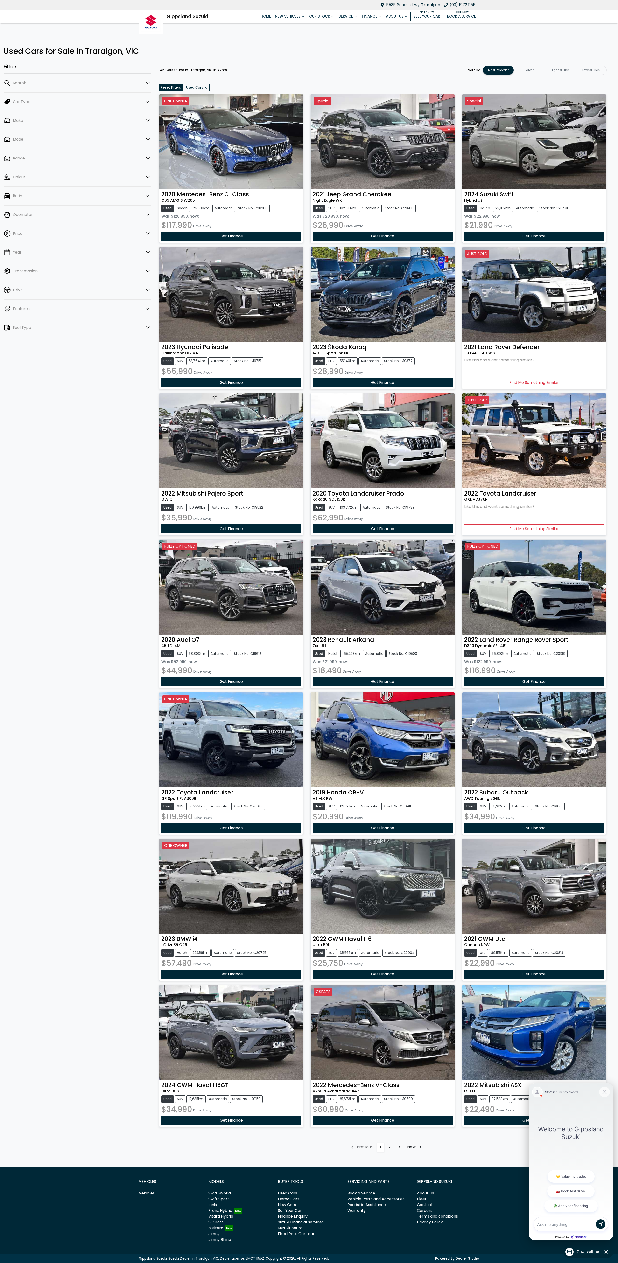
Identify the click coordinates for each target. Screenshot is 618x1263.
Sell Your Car (427, 16)
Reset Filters (171, 87)
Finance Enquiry (293, 1216)
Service (346, 16)
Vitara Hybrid (220, 1216)
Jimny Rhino (219, 1239)
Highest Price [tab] (560, 70)
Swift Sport (218, 1199)
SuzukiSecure (290, 1228)
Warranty (356, 1210)
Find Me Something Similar (534, 382)
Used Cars (287, 1193)
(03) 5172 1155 (462, 4)
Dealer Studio (467, 1258)
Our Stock (319, 16)
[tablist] (545, 70)
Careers (424, 1210)
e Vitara (215, 1228)
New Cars (287, 1205)
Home (266, 16)
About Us (395, 16)
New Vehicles (288, 16)
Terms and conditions (437, 1216)
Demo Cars (288, 1199)
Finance (369, 16)
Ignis (212, 1205)
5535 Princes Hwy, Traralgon (413, 4)
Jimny (214, 1233)
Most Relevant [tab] (498, 70)
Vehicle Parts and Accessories (376, 1199)
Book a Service (461, 16)
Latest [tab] (529, 70)
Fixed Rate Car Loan (296, 1233)
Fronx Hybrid (220, 1210)
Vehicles (147, 1193)
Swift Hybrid (219, 1193)
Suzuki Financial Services (301, 1222)
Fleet (422, 1199)
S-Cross (216, 1222)
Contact (425, 1205)
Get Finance (231, 236)
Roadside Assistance (366, 1205)
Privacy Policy (430, 1222)
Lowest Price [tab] (591, 70)
